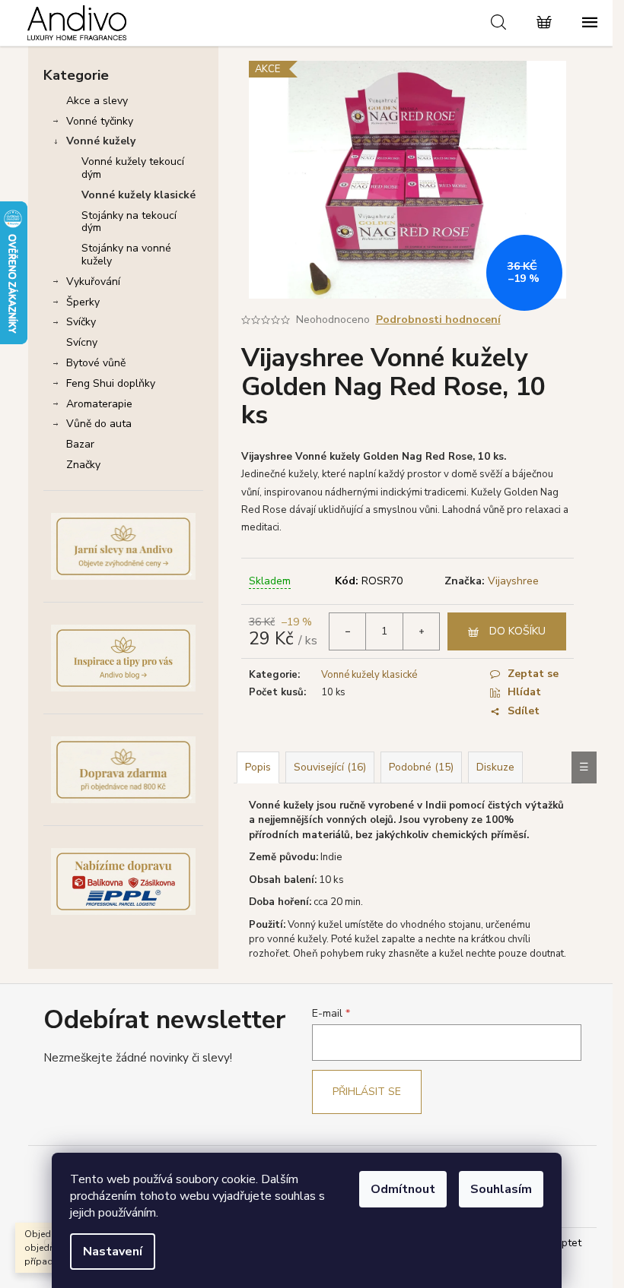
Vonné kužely (100, 141)
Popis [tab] (258, 767)
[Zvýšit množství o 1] (421, 631)
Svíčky (81, 322)
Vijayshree (513, 581)
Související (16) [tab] (330, 767)
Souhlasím (501, 1189)
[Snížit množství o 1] (348, 631)
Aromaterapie (99, 404)
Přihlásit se (367, 1091)
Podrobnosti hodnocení (438, 319)
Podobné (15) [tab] (421, 767)
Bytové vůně (96, 363)
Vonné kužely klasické (138, 195)
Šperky (83, 302)
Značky (83, 464)
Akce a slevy (97, 100)
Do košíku (517, 631)
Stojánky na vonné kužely (126, 254)
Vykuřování (93, 281)
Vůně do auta (99, 423)
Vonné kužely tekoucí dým (132, 168)
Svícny (81, 342)
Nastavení (112, 1251)
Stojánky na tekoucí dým (129, 222)
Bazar (80, 444)
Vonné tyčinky (99, 121)
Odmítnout (403, 1189)
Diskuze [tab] (495, 767)
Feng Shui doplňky (110, 383)
